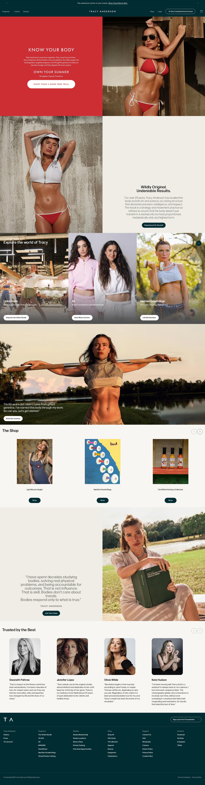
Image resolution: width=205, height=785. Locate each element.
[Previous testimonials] (194, 630)
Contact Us (146, 734)
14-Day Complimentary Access (181, 11)
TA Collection (113, 742)
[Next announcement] (198, 3)
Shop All (111, 734)
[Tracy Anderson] (102, 11)
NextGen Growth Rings (47, 752)
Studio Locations (79, 738)
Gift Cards (112, 738)
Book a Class (78, 742)
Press (6, 738)
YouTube (180, 738)
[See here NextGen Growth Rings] (102, 471)
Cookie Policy (147, 756)
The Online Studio (45, 734)
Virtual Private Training (47, 756)
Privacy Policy (147, 752)
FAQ (144, 738)
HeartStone (42, 749)
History (6, 734)
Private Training (79, 745)
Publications (112, 756)
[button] (6, 11)
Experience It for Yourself (153, 225)
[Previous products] (194, 431)
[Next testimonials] (200, 630)
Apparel (111, 745)
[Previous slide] (192, 243)
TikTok (179, 745)
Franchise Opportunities (82, 749)
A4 (39, 742)
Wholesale (146, 742)
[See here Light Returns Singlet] (34, 471)
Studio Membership (80, 734)
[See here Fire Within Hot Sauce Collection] (170, 471)
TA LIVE (41, 738)
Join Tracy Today (51, 613)
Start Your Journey (13, 418)
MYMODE (42, 745)
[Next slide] (198, 243)
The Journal (8, 742)
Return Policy (147, 749)
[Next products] (200, 431)
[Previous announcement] (6, 3)
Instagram (181, 742)
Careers (145, 745)
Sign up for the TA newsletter (184, 719)
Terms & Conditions (184, 777)
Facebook (181, 734)
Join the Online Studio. (114, 3)
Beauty (110, 749)
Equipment (112, 752)
